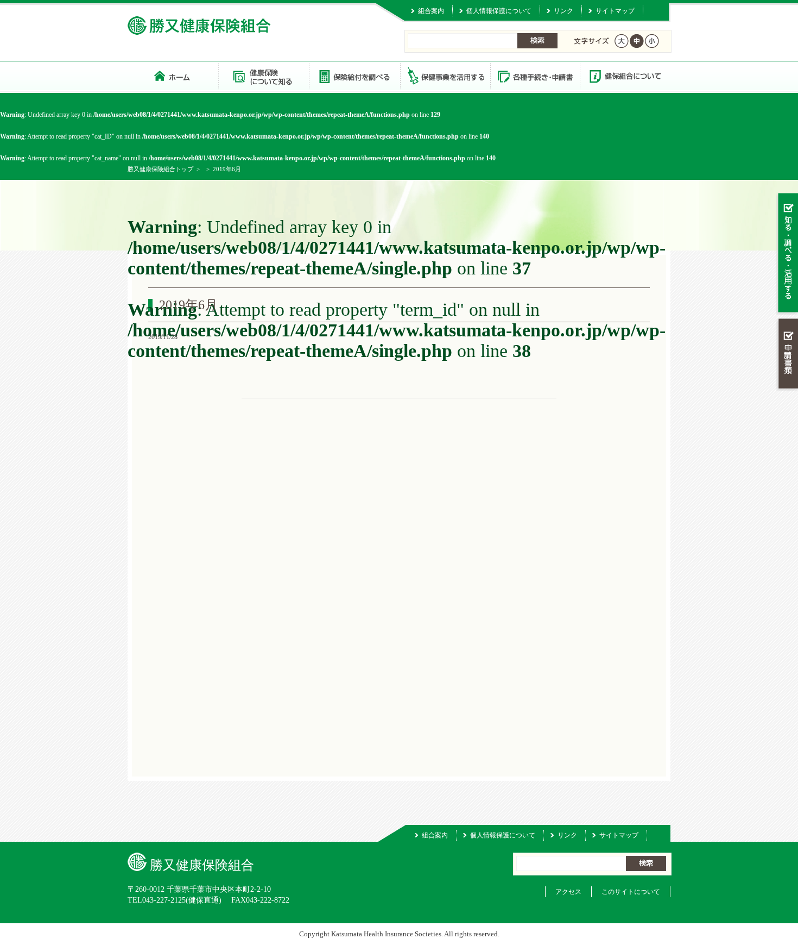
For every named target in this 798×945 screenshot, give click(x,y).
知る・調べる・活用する (787, 253)
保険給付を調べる (354, 75)
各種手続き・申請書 (535, 75)
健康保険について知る (263, 75)
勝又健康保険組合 (173, 75)
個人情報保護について (498, 11)
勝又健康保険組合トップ (160, 169)
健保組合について (625, 75)
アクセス (568, 892)
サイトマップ (615, 11)
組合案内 (431, 11)
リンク (563, 11)
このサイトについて (630, 892)
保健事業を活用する (445, 75)
